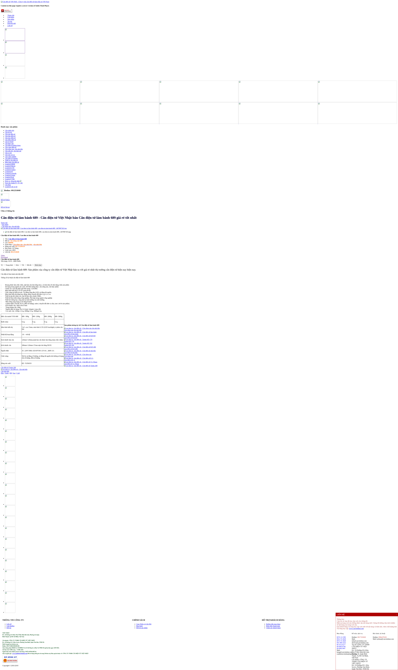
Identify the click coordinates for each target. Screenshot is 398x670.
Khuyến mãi (11, 23)
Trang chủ (10, 15)
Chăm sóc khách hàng (273, 628)
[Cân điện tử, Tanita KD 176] (78, 339)
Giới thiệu (10, 17)
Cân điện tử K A (69, 360)
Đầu (2, 373)
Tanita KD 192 (69, 345)
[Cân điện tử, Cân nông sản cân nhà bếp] (82, 328)
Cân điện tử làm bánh (71, 334)
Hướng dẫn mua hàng (273, 624)
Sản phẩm (10, 19)
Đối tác (9, 628)
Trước (7, 373)
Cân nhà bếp (5, 371)
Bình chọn (38, 265)
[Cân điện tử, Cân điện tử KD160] (79, 336)
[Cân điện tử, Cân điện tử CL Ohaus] (80, 362)
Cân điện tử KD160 (70, 338)
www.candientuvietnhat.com (19, 653)
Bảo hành (139, 626)
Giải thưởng (10, 626)
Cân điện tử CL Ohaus (71, 364)
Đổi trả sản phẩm (141, 628)
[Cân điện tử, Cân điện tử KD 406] (80, 347)
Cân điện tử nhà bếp (70, 353)
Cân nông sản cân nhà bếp (72, 330)
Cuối (18, 373)
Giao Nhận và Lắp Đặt (143, 624)
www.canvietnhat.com (356, 628)
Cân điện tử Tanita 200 (8, 367)
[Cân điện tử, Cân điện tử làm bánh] (80, 332)
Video (3, 255)
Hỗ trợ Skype (5, 207)
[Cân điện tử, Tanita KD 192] (78, 343)
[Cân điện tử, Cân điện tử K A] (78, 358)
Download (4, 257)
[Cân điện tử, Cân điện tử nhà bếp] (80, 351)
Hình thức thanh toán (273, 626)
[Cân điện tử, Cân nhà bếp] (14, 369)
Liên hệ (10, 26)
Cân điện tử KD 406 (71, 349)
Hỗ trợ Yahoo (5, 200)
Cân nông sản (68, 356)
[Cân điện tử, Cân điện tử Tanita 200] (80, 366)
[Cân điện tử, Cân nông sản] (77, 354)
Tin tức (9, 21)
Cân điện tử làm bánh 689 (17, 239)
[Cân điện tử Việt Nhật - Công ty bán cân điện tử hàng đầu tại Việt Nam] (25, 2)
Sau (14, 373)
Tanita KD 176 (69, 341)
